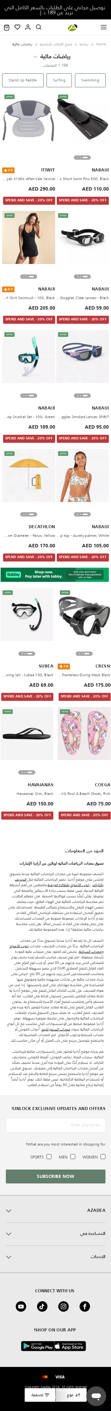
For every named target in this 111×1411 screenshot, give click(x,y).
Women (90, 1157)
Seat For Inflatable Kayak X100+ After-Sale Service (28, 179)
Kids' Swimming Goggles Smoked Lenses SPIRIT (82, 417)
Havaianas (40, 785)
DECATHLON (42, 527)
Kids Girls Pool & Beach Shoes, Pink (84, 793)
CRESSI (103, 666)
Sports (37, 1157)
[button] (6, 27)
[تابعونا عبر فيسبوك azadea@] (86, 1306)
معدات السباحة (90, 951)
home (101, 44)
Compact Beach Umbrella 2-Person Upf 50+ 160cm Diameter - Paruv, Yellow (28, 535)
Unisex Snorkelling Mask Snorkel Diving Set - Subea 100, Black (27, 675)
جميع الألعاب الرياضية (56, 44)
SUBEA (46, 666)
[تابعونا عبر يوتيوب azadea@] (23, 1306)
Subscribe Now (56, 1176)
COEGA (102, 785)
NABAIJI (100, 170)
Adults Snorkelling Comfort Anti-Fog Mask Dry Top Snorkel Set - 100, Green (28, 417)
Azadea (96, 1210)
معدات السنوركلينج (56, 1029)
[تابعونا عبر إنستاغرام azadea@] (65, 1306)
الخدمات (98, 1257)
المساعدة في (92, 1234)
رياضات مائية (55, 57)
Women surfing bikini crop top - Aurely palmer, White (82, 535)
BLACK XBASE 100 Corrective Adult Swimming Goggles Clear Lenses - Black (82, 298)
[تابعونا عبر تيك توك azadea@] (44, 1306)
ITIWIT (48, 170)
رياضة (84, 44)
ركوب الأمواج (19, 946)
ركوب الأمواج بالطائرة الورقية (68, 885)
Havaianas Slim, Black (35, 793)
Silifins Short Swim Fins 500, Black (82, 179)
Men (63, 1157)
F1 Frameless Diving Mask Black (84, 675)
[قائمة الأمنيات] (17, 27)
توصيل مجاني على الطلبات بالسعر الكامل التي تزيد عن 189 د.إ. (56, 9)
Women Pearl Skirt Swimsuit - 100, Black (28, 298)
